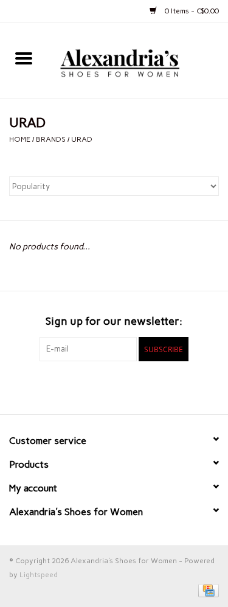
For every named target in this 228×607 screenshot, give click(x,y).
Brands (51, 139)
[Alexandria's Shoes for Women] (138, 60)
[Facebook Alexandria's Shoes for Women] (93, 386)
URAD (81, 139)
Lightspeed (38, 575)
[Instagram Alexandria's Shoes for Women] (135, 386)
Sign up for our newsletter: (114, 321)
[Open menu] (23, 58)
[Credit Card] (206, 590)
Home (19, 139)
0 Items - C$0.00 (191, 11)
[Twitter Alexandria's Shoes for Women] (114, 386)
